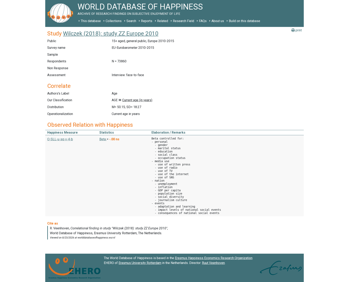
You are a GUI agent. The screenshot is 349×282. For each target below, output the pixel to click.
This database (91, 21)
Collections (114, 21)
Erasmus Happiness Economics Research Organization (213, 258)
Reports (146, 21)
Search (131, 21)
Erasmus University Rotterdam (140, 263)
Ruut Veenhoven (213, 263)
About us (217, 21)
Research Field (183, 21)
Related (162, 21)
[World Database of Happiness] (61, 13)
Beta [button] (103, 139)
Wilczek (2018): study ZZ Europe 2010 (110, 33)
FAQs (203, 21)
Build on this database (244, 21)
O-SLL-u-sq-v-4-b (60, 139)
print (298, 30)
